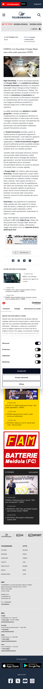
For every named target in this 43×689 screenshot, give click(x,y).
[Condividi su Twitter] (19, 260)
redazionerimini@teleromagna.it (8, 641)
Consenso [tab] (6, 309)
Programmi (37, 4)
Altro (24, 574)
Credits (3, 570)
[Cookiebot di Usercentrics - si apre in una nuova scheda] (32, 303)
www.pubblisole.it (5, 604)
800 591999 (5, 629)
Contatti (3, 562)
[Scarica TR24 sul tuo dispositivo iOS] (10, 665)
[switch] (38, 349)
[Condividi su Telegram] (24, 260)
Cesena (25, 554)
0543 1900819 (6, 648)
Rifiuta (21, 384)
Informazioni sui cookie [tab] (32, 309)
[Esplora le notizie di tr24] (3, 15)
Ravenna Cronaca (21, 24)
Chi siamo (3, 550)
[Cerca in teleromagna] (39, 15)
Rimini (24, 570)
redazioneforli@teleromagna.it (8, 650)
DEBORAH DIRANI (29, 39)
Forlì (24, 562)
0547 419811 (6, 619)
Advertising (4, 558)
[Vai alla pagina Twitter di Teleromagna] (18, 680)
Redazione (4, 554)
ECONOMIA (32, 37)
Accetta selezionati (21, 377)
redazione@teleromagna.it (7, 621)
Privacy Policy (5, 566)
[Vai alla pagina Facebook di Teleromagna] (11, 682)
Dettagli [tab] (17, 309)
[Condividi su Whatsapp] (30, 260)
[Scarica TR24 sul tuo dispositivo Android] (32, 665)
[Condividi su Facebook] (13, 260)
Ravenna (25, 566)
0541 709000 (6, 639)
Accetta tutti (21, 371)
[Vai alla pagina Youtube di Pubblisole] (25, 682)
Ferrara (25, 558)
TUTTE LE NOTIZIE (33, 472)
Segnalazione (6, 574)
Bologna (25, 550)
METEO (34, 29)
